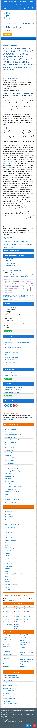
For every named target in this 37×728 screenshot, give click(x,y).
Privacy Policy (6, 720)
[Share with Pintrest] (14, 405)
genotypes (6, 165)
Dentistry (7, 519)
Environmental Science (9, 688)
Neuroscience (7, 649)
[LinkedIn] (31, 725)
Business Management (9, 698)
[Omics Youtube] (28, 8)
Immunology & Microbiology (12, 471)
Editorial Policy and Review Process (12, 721)
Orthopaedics (8, 566)
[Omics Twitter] (13, 8)
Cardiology (7, 514)
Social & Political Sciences (11, 499)
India (17, 616)
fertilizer (10, 163)
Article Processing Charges (13, 347)
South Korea (8, 624)
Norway (28, 619)
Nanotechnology (9, 484)
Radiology (7, 581)
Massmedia (6, 701)
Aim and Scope (9, 339)
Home (5, 1)
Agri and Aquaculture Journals (14, 387)
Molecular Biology (9, 548)
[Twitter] (27, 725)
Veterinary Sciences (10, 502)
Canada (18, 609)
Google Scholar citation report (12, 270)
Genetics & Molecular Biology (12, 465)
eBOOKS (7, 365)
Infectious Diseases (10, 540)
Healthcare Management (7, 645)
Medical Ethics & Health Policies (27, 653)
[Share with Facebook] (5, 405)
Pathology (7, 568)
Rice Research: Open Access (13, 375)
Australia (7, 609)
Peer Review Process (11, 344)
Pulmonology (8, 579)
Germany (8, 614)
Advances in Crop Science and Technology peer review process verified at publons (18, 296)
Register (31, 1)
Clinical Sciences (9, 447)
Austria (28, 609)
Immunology (8, 537)
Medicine (7, 542)
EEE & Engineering (8, 690)
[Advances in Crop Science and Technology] (7, 15)
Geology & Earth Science (11, 468)
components (13, 247)
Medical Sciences (9, 481)
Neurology (7, 553)
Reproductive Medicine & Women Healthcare (26, 660)
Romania (28, 622)
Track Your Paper (10, 362)
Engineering (7, 455)
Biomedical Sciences (10, 437)
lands (20, 244)
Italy (6, 611)
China (17, 611)
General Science (9, 463)
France (18, 614)
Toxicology (7, 589)
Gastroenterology (8, 654)
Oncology (7, 561)
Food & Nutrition (9, 460)
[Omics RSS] (20, 8)
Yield (5, 247)
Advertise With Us (10, 349)
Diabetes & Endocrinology (11, 524)
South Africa (19, 622)
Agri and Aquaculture (10, 429)
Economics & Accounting (11, 452)
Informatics (7, 473)
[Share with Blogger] (16, 405)
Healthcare (7, 535)
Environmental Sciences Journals (14, 389)
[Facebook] (24, 725)
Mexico (28, 616)
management (24, 241)
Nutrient (15, 241)
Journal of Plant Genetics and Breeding (16, 372)
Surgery (6, 587)
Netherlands (8, 627)
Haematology (8, 532)
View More (7, 331)
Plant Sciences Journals (12, 392)
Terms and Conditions (8, 718)
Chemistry (7, 445)
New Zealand (16, 625)
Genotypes (7, 241)
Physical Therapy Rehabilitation (25, 643)
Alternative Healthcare (9, 664)
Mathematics (8, 478)
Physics (6, 494)
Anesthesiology (9, 511)
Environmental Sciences (11, 458)
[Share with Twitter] (8, 405)
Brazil (7, 622)
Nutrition (6, 558)
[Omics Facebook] (9, 8)
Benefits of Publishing (11, 352)
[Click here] (5, 8)
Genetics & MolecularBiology (8, 657)
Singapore (19, 619)
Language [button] (7, 34)
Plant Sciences (8, 497)
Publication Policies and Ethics (14, 256)
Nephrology (7, 550)
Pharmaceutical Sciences (11, 491)
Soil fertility (30, 133)
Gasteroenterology (9, 527)
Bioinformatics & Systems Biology (14, 434)
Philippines (19, 629)
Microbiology (8, 545)
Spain (17, 606)
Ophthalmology (9, 563)
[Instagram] (34, 725)
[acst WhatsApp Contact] (32, 8)
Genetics (7, 529)
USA (6, 606)
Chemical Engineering (10, 442)
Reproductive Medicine (11, 584)
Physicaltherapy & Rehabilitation (13, 574)
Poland (28, 606)
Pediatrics (7, 571)
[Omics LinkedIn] (16, 8)
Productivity (28, 244)
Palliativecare (24, 656)
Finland (28, 611)
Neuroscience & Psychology (12, 486)
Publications (12, 1)
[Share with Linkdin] (11, 405)
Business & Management (11, 439)
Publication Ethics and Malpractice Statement (18, 342)
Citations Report (10, 354)
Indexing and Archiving (11, 357)
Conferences (22, 1)
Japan (7, 619)
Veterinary (6, 693)
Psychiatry (7, 576)
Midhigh (14, 244)
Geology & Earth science (10, 703)
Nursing (6, 555)
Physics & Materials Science (11, 685)
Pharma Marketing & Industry (11, 677)
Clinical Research (9, 516)
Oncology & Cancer (25, 635)
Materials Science (9, 476)
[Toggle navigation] (5, 38)
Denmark (29, 614)
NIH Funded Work (10, 360)
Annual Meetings (12, 600)
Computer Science (9, 450)
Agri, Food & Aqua (8, 680)
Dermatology (8, 522)
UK (6, 616)
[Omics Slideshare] (24, 8)
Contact (18, 5)
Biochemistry (8, 432)
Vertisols (6, 244)
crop (25, 131)
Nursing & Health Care (10, 489)
